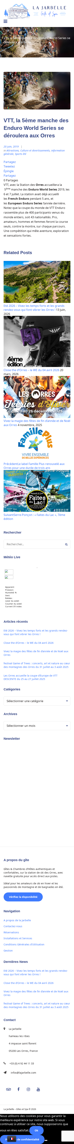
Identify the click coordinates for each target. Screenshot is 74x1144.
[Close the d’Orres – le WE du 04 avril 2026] (37, 366)
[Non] (46, 1140)
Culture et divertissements (35, 150)
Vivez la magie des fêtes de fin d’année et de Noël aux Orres (36, 653)
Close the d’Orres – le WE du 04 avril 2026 (31, 370)
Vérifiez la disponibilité (23, 897)
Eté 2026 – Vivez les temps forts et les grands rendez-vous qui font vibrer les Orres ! (34, 308)
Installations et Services (18, 938)
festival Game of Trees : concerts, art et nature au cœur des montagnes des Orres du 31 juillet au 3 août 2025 (37, 665)
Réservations (11, 932)
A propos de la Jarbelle (17, 920)
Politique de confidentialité (22, 1139)
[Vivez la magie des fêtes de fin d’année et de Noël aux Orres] (37, 417)
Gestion (8, 950)
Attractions (12, 150)
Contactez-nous (13, 926)
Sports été (20, 154)
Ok (36, 1130)
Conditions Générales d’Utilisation (24, 944)
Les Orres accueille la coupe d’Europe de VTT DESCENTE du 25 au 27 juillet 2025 (30, 677)
